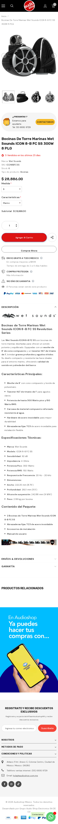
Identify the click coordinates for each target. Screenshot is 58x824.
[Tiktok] (18, 784)
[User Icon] (45, 5)
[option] (29, 55)
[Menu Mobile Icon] (3, 6)
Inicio (4, 16)
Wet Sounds (15, 161)
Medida (6, 183)
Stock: (4, 168)
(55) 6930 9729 (39, 770)
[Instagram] (11, 784)
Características (11, 197)
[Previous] (4, 55)
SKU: (3, 164)
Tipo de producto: (10, 172)
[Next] (54, 55)
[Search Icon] (14, 5)
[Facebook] (4, 784)
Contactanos (45, 122)
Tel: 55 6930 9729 (21, 127)
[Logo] (29, 5)
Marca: (4, 161)
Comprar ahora (29, 250)
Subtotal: (6, 211)
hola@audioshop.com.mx (25, 775)
